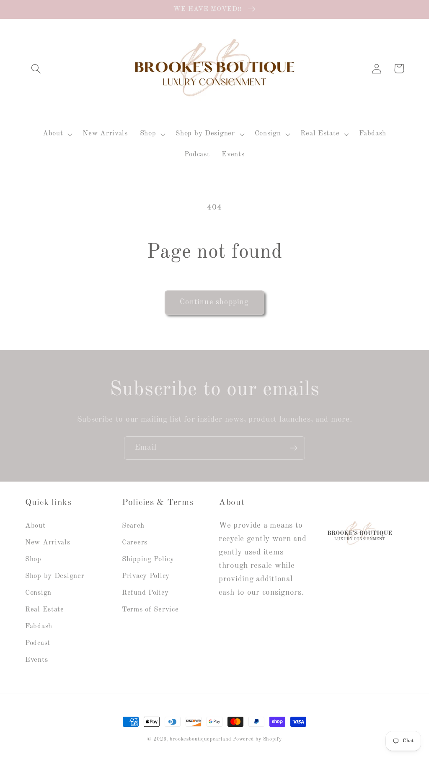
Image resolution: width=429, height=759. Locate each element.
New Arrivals (47, 542)
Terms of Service (150, 609)
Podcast (37, 643)
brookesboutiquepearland (200, 739)
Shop (33, 559)
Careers (134, 542)
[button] (36, 68)
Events (36, 659)
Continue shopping (214, 302)
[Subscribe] (293, 448)
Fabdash (38, 626)
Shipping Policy (148, 559)
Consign (38, 592)
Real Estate (44, 609)
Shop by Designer (55, 576)
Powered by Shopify (257, 739)
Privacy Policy (146, 576)
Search (133, 525)
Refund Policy (145, 592)
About (35, 525)
